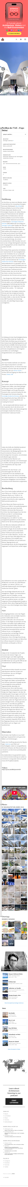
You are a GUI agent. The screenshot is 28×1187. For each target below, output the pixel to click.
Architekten (8, 1116)
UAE (12, 374)
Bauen (6, 1114)
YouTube (7, 1165)
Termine (7, 1120)
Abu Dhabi (19, 206)
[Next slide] (25, 69)
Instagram (7, 1161)
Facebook (7, 1162)
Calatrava (8, 744)
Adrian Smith (17, 370)
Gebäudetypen (8, 1122)
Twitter (6, 1167)
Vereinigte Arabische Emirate (10, 396)
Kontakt (7, 1177)
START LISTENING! (14, 1101)
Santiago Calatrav (7, 225)
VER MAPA (14, 1066)
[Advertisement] (14, 111)
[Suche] (16, 39)
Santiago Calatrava (8, 140)
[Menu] (25, 39)
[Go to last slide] (3, 69)
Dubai (8, 374)
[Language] (20, 39)
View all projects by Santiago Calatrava (14, 1003)
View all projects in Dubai (14, 1049)
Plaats (6, 1118)
